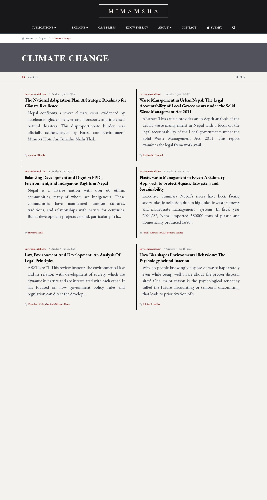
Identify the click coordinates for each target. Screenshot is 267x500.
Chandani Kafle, (36, 304)
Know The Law (137, 27)
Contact (189, 27)
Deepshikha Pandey (173, 232)
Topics (42, 38)
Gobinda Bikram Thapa (57, 304)
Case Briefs (107, 27)
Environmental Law (35, 94)
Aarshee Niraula (36, 155)
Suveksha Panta (35, 232)
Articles (55, 94)
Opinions (170, 248)
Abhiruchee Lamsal (153, 155)
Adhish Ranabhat (152, 304)
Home (29, 38)
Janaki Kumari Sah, (153, 232)
